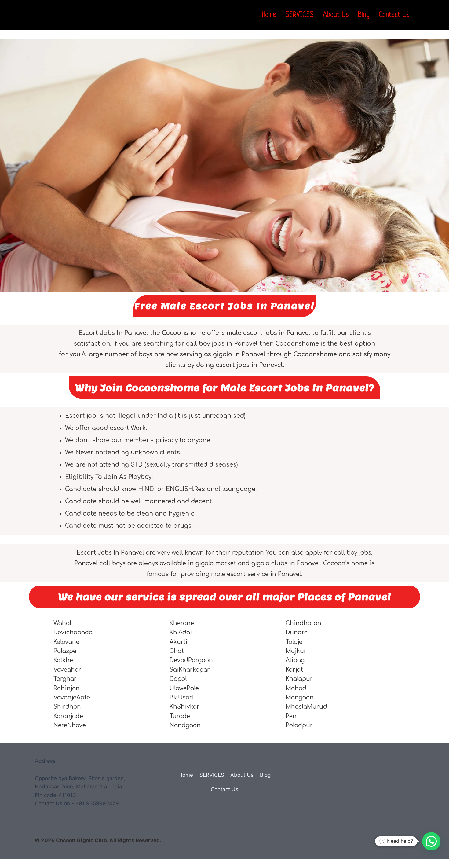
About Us (336, 15)
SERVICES (299, 15)
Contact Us (394, 15)
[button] (431, 841)
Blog (364, 15)
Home (269, 15)
